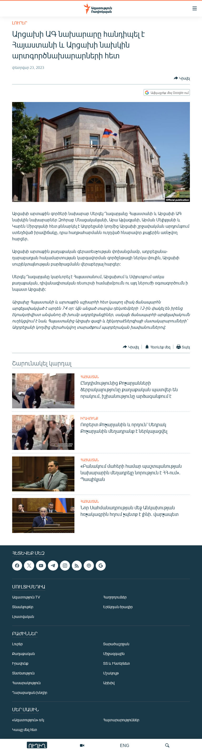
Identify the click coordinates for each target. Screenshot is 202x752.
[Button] (182, 78)
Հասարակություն (26, 682)
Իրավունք (89, 418)
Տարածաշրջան (116, 644)
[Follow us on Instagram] (65, 566)
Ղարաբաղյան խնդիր (29, 692)
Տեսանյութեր (22, 606)
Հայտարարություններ (121, 720)
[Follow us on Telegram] (53, 566)
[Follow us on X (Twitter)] (29, 566)
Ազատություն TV (26, 597)
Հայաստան (89, 377)
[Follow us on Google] (101, 566)
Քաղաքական (23, 653)
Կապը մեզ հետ (24, 729)
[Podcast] (89, 566)
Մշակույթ (111, 673)
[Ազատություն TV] (82, 745)
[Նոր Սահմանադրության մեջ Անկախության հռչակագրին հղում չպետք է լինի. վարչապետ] (43, 515)
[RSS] (77, 566)
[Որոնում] (167, 745)
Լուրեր (19, 22)
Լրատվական (23, 616)
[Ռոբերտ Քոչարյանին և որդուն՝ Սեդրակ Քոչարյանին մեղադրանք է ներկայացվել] (43, 432)
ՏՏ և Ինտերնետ (116, 663)
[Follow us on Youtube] (41, 566)
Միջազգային (113, 653)
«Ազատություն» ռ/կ (28, 720)
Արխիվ (108, 682)
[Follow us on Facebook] (17, 566)
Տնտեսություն (23, 673)
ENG (124, 745)
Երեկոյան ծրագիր (118, 606)
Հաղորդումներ (115, 597)
